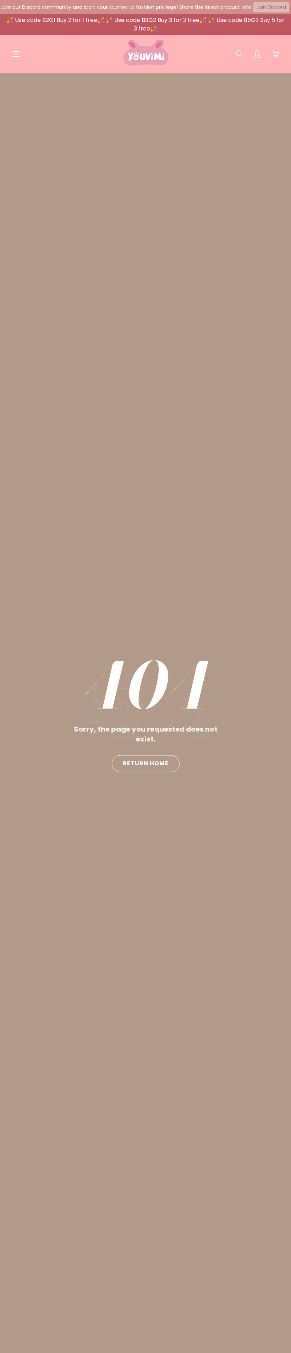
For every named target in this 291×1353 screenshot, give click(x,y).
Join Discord (271, 7)
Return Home (146, 763)
